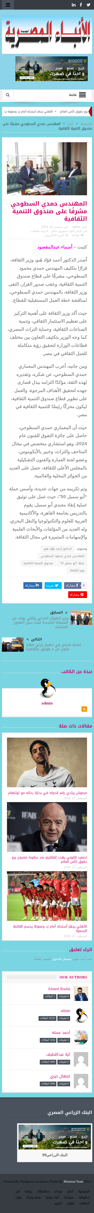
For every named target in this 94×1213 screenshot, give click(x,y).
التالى (36, 639)
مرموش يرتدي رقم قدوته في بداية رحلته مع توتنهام (47, 793)
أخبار (79, 231)
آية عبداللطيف (58, 1054)
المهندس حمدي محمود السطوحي (62, 556)
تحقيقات (84, 1197)
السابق (56, 612)
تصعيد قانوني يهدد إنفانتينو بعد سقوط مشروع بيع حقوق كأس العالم (49, 859)
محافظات (43, 1191)
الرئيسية (84, 1191)
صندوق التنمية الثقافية (38, 563)
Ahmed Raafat (59, 989)
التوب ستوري (66, 231)
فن (18, 1191)
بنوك (18, 1197)
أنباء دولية (52, 1197)
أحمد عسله (61, 1032)
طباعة (75, 235)
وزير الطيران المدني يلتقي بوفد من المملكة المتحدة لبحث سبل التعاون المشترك (40, 622)
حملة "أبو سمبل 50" (72, 563)
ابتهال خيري (60, 1076)
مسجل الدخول (61, 959)
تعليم (70, 1203)
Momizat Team (73, 1182)
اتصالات (84, 1203)
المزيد (58, 1203)
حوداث (58, 1191)
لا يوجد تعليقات (39, 231)
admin (77, 227)
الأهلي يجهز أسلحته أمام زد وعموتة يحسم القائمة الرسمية (50, 928)
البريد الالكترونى (54, 235)
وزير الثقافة (77, 570)
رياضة (28, 1191)
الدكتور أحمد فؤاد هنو (58, 548)
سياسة (69, 1197)
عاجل (54, 231)
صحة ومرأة (33, 1197)
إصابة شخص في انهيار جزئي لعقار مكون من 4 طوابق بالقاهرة (53, 646)
